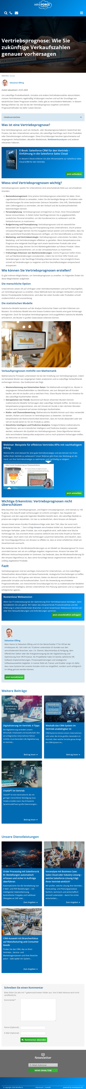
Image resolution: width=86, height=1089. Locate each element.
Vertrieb (12, 76)
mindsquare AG (77, 1087)
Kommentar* (10, 1000)
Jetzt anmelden (74, 493)
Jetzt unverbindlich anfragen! (67, 615)
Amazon (37, 527)
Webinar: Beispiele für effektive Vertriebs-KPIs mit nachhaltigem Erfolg (42, 446)
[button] (43, 117)
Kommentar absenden (35, 1040)
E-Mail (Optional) (11, 1033)
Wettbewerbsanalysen (57, 139)
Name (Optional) (11, 1027)
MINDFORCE (5, 76)
